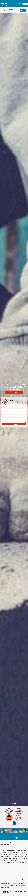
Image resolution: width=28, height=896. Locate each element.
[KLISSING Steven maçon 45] (7, 10)
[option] (14, 448)
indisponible (4, 3)
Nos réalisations (14, 392)
